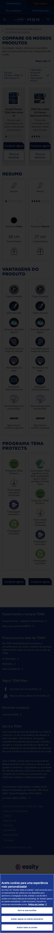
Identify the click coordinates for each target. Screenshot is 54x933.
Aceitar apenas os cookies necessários (27, 919)
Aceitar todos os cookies (27, 927)
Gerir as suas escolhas (27, 910)
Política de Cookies (36, 904)
